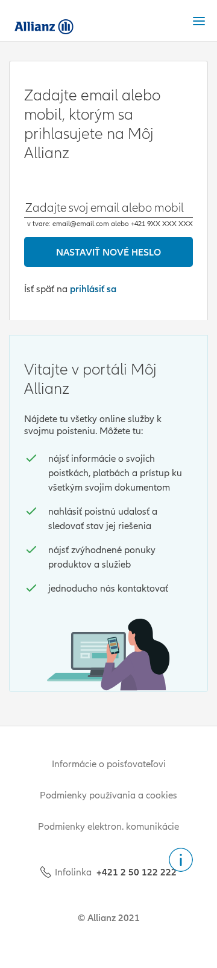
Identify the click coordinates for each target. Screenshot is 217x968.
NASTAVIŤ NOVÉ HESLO (108, 252)
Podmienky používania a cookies (108, 794)
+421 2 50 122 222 (136, 871)
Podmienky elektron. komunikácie (108, 826)
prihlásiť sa (93, 288)
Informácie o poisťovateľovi (109, 763)
